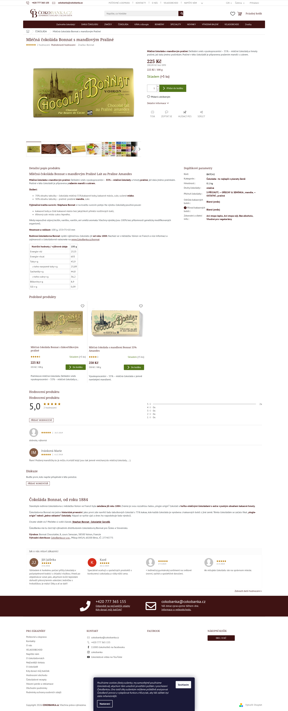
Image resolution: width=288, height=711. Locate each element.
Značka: (86, 44)
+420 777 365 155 (111, 601)
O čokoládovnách (35, 658)
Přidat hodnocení (41, 420)
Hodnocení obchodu (36, 675)
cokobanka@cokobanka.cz (183, 601)
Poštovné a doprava (119, 3)
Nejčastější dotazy (35, 662)
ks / (221, 638)
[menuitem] (65, 24)
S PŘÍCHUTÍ (212, 192)
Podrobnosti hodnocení (63, 44)
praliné (221, 195)
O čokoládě (32, 666)
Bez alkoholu (246, 215)
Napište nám (190, 3)
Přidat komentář (38, 483)
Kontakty (141, 3)
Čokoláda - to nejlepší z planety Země (226, 178)
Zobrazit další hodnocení (247, 590)
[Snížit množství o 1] (157, 90)
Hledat (180, 13)
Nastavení (105, 703)
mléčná (210, 187)
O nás (155, 3)
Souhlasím (183, 684)
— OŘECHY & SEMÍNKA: (231, 192)
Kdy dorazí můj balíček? (109, 609)
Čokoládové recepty (36, 679)
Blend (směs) (213, 201)
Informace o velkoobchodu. (176, 609)
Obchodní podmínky (36, 688)
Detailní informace (156, 103)
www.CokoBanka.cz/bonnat (85, 239)
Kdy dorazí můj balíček (37, 670)
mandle (249, 192)
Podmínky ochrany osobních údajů (43, 692)
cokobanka (97, 652)
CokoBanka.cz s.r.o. (60, 537)
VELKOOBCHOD (171, 3)
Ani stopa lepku (215, 215)
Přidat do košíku (175, 88)
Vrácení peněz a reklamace (39, 683)
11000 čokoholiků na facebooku (108, 647)
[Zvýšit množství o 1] (157, 86)
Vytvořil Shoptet (253, 704)
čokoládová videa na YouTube (106, 656)
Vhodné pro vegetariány (219, 219)
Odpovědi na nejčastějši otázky (113, 606)
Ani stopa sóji (231, 215)
